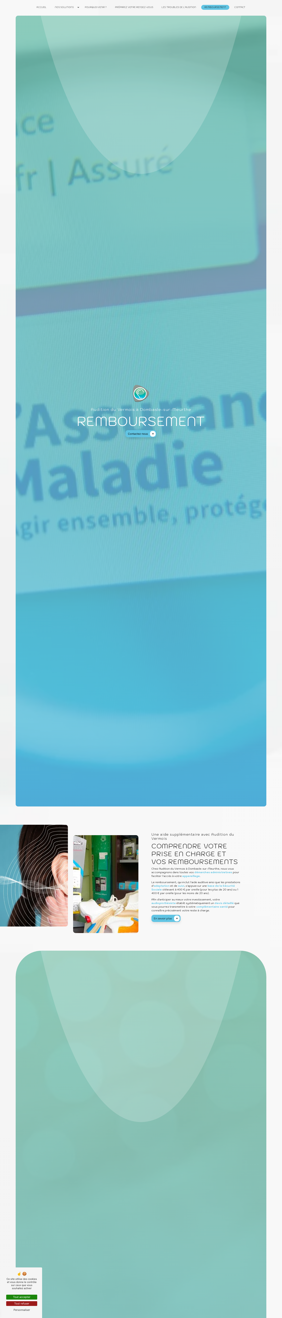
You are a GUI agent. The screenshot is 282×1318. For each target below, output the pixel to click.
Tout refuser (21, 1303)
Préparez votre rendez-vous (134, 7)
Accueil (41, 7)
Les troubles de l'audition (179, 7)
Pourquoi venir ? (96, 7)
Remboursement (215, 7)
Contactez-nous (138, 433)
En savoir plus (163, 918)
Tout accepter (21, 1297)
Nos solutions (64, 7)
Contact (239, 7)
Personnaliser (22, 1309)
